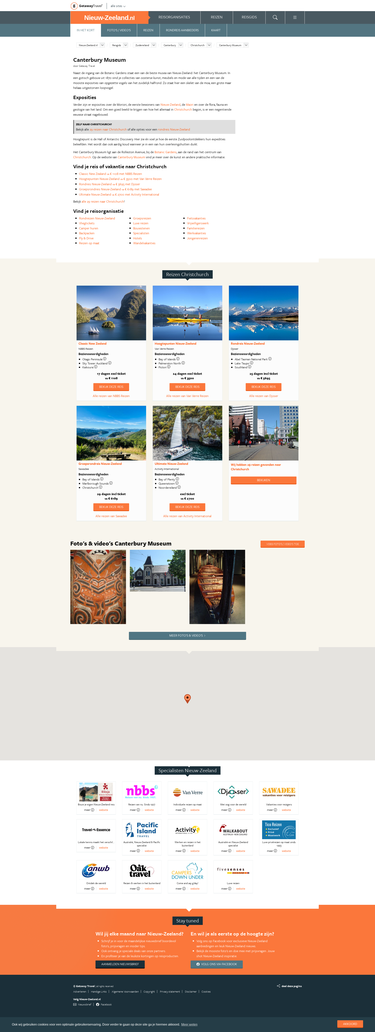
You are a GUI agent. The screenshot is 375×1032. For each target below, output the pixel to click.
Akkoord (350, 1023)
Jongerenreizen (197, 238)
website (103, 809)
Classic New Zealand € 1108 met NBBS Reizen (110, 173)
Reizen (148, 30)
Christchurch (197, 45)
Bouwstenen (141, 228)
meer (87, 809)
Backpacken (87, 233)
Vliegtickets (87, 223)
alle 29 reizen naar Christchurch (103, 201)
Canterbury (170, 45)
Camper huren (88, 228)
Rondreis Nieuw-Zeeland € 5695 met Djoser (109, 184)
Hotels (137, 238)
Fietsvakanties (196, 218)
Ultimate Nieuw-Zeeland (171, 463)
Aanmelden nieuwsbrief (120, 964)
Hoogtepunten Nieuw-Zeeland (175, 343)
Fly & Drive (86, 238)
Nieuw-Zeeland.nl (88, 45)
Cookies (206, 991)
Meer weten (189, 1024)
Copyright (149, 991)
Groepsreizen (142, 218)
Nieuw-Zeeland (170, 104)
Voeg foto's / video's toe (282, 544)
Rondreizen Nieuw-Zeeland (97, 218)
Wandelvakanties (144, 243)
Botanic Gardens (165, 152)
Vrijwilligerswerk (198, 223)
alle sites (116, 6)
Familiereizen (196, 228)
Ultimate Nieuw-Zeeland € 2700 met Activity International (119, 194)
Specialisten (141, 233)
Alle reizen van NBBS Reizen (111, 396)
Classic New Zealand (92, 343)
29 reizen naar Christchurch (108, 129)
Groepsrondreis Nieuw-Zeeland (100, 463)
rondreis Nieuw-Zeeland (174, 129)
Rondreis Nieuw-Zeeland (248, 343)
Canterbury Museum (230, 45)
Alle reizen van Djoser (263, 396)
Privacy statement (170, 991)
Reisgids (116, 45)
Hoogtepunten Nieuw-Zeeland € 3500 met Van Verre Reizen (120, 178)
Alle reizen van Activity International (187, 516)
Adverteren (79, 991)
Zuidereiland (142, 45)
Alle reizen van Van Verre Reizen (187, 396)
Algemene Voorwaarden (125, 991)
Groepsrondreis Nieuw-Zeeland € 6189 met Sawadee (115, 189)
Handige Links (99, 991)
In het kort (86, 30)
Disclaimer (191, 991)
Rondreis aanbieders (182, 30)
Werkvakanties (196, 233)
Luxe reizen (140, 223)
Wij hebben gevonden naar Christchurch (256, 466)
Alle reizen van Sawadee (111, 516)
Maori (190, 104)
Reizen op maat (89, 243)
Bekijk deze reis (111, 386)
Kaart (216, 30)
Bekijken (263, 480)
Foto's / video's (119, 30)
